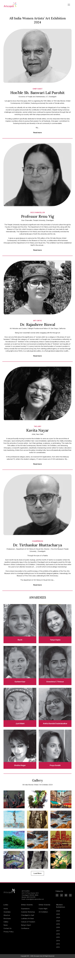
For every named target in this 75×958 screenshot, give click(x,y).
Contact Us (7, 928)
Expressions (25, 909)
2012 (58, 947)
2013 (58, 944)
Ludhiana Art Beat (27, 918)
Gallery (6, 922)
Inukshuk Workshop (28, 912)
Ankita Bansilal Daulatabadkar (55, 723)
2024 (58, 917)
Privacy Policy (9, 932)
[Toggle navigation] (68, 5)
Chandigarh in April (27, 915)
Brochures (7, 918)
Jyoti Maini (20, 723)
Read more (37, 133)
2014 (58, 941)
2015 (58, 937)
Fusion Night (43, 909)
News (6, 925)
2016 (58, 934)
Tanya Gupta (55, 640)
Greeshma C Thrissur (55, 682)
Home (6, 909)
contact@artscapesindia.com (34, 899)
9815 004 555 (31, 897)
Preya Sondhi (55, 765)
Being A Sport (26, 925)
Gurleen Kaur (20, 682)
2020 (58, 921)
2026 (58, 911)
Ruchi (20, 640)
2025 (58, 914)
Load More (37, 873)
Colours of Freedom (28, 922)
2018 (58, 927)
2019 (58, 924)
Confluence (25, 928)
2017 (58, 931)
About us (7, 915)
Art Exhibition (43, 912)
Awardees (7, 912)
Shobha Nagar (20, 765)
